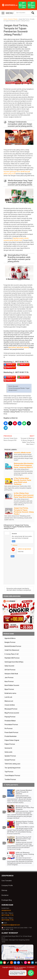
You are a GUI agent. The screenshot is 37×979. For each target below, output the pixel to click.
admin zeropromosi (24, 549)
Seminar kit (8, 748)
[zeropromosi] (10, 5)
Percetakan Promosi (11, 724)
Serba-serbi (8, 752)
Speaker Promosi (10, 756)
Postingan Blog (7, 900)
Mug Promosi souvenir (12, 713)
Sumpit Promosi (10, 760)
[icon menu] (3, 13)
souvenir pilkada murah (22, 452)
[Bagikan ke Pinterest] (15, 423)
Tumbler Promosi (10, 779)
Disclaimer (5, 895)
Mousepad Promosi (11, 709)
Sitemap (4, 890)
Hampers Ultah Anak (11, 673)
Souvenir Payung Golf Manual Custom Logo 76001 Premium (23, 838)
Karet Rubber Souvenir (12, 685)
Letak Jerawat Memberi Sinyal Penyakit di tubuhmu (24, 791)
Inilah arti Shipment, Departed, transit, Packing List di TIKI (25, 854)
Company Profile (7, 885)
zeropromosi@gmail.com (11, 925)
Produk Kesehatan (11, 736)
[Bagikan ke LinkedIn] (19, 423)
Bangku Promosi (10, 642)
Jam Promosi (9, 677)
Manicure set (9, 701)
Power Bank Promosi (11, 732)
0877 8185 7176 (7, 920)
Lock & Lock (8, 697)
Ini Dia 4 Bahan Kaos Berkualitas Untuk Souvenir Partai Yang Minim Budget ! (24, 495)
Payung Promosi (10, 717)
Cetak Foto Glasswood (12, 650)
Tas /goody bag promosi (12, 767)
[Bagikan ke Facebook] (6, 423)
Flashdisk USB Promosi (12, 658)
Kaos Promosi (9, 681)
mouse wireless (10, 705)
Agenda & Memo (10, 638)
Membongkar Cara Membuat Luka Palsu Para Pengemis (25, 807)
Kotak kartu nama (10, 693)
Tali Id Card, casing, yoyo (12, 764)
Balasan (15, 545)
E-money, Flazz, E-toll (11, 654)
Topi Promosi (9, 771)
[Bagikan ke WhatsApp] (24, 423)
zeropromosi (6, 910)
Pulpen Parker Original (12, 740)
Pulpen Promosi (10, 744)
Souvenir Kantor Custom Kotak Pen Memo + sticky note (24, 823)
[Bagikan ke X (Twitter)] (10, 423)
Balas (13, 541)
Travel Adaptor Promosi (12, 775)
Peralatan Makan (10, 720)
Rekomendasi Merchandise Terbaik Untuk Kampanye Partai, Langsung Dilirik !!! (23, 465)
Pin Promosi (8, 728)
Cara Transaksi (7, 881)
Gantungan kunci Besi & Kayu (14, 662)
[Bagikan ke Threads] (29, 423)
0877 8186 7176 (7, 915)
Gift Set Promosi (10, 670)
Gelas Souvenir (9, 666)
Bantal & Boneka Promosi (13, 646)
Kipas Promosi (9, 689)
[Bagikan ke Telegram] (6, 428)
